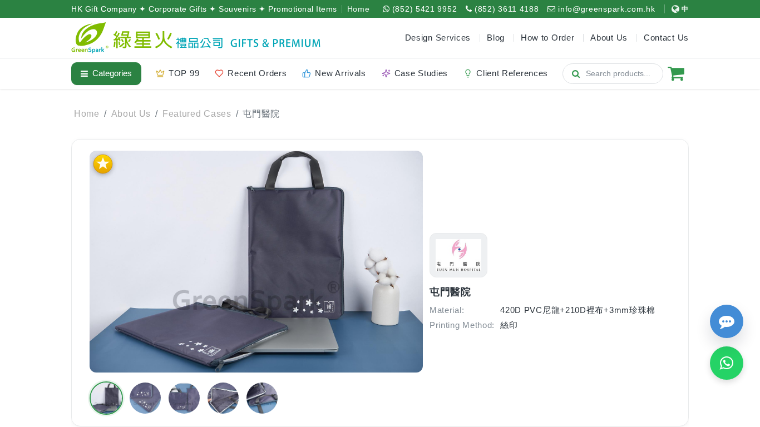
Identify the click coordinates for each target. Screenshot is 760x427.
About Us (131, 113)
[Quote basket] (676, 73)
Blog (496, 37)
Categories (112, 73)
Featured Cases (196, 113)
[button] (106, 398)
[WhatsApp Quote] (726, 363)
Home (358, 9)
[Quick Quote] (726, 321)
